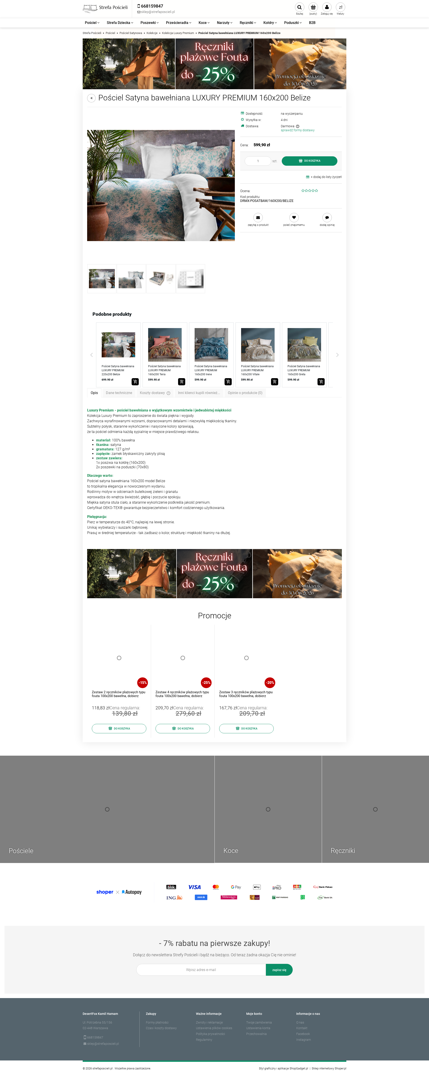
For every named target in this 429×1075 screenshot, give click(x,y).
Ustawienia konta (258, 1028)
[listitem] (118, 354)
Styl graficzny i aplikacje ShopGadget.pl (283, 1068)
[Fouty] (214, 63)
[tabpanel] (214, 472)
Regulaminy (204, 1039)
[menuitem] (92, 23)
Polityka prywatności (210, 1034)
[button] (91, 355)
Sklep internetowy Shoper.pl (329, 1068)
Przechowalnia (256, 1034)
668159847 (95, 1037)
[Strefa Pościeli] (105, 9)
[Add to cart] (135, 381)
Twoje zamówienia (259, 1022)
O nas (300, 1022)
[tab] (94, 392)
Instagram (303, 1039)
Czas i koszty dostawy (161, 1028)
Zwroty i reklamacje (209, 1022)
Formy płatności (157, 1022)
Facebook (303, 1034)
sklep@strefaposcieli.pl (103, 1043)
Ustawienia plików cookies (214, 1028)
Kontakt (301, 1028)
